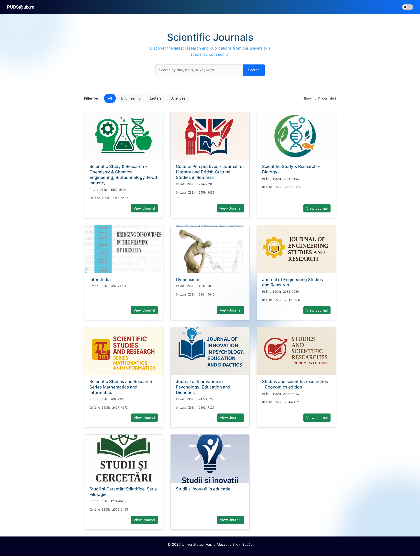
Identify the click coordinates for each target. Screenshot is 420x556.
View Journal (144, 208)
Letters (155, 98)
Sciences (178, 98)
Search (253, 70)
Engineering (131, 98)
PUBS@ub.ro (20, 7)
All (110, 98)
